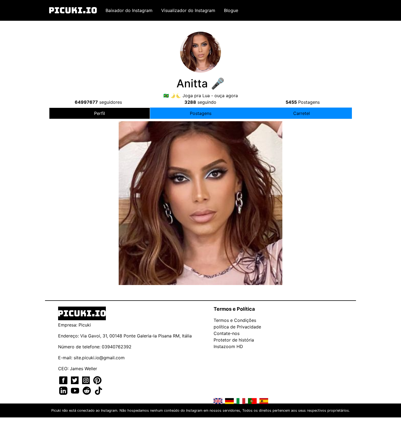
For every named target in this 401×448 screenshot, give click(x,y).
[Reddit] (87, 390)
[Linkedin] (64, 390)
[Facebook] (64, 379)
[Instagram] (86, 379)
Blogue (231, 10)
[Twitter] (75, 379)
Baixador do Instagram (129, 10)
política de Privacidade (237, 327)
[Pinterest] (97, 379)
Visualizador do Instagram (188, 10)
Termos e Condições (235, 320)
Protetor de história (234, 340)
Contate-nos (227, 333)
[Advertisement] (200, 167)
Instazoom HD (228, 346)
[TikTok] (98, 390)
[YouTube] (76, 390)
